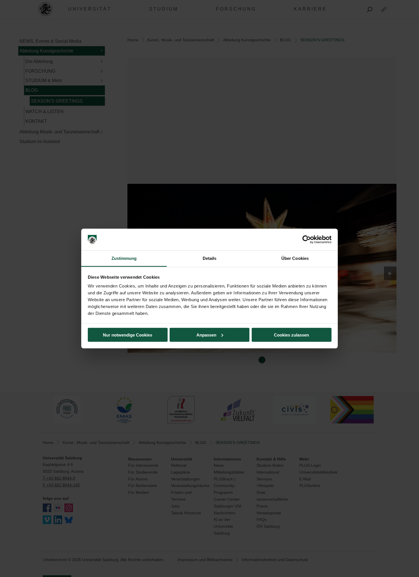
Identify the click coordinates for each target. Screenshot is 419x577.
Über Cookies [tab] (295, 258)
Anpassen (206, 334)
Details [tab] (210, 258)
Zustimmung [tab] (124, 258)
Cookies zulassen (291, 334)
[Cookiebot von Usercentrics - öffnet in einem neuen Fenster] (306, 239)
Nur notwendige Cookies (127, 334)
